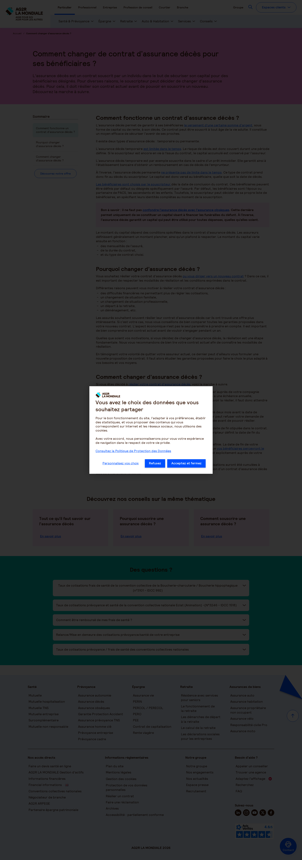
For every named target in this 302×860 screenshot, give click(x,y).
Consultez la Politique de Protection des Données (133, 451)
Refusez (155, 463)
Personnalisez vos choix (121, 463)
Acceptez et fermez (186, 463)
